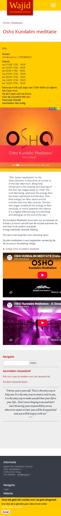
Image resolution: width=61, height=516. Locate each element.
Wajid (20, 5)
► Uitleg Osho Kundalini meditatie (21, 248)
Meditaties (17, 22)
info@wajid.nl (9, 57)
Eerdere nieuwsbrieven (15, 381)
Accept (6, 512)
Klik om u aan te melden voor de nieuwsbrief (26, 376)
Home (6, 22)
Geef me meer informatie (12, 507)
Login (6, 489)
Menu (56, 5)
